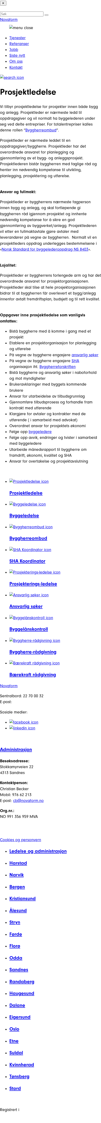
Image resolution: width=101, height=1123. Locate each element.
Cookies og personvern (20, 839)
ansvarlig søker (85, 355)
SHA (75, 360)
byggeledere (40, 431)
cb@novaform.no (28, 800)
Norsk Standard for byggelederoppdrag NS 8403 (45, 249)
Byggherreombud (40, 130)
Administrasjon (16, 749)
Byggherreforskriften (57, 366)
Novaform (9, 19)
